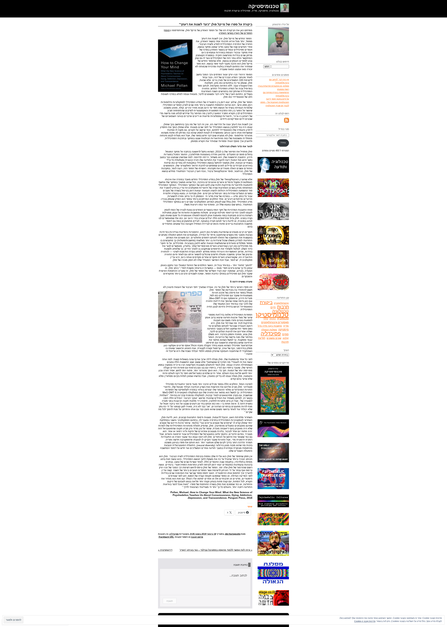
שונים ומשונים (274, 338)
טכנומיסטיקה (263, 6)
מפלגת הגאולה (269, 329)
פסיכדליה (174, 534)
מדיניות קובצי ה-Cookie (364, 621)
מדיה (286, 326)
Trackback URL (166, 537)
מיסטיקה (283, 329)
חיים (273, 307)
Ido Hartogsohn (232, 534)
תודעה (261, 337)
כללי (265, 318)
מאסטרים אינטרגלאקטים (275, 322)
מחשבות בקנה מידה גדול (270, 326)
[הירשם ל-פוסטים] (286, 122)
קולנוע (286, 338)
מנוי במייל (284, 129)
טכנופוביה (283, 318)
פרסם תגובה (197, 537)
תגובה (169, 600)
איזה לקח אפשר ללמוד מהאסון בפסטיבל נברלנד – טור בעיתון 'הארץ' (215, 550)
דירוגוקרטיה (165, 550)
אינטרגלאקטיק (281, 303)
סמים (285, 334)
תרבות (285, 341)
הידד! (283, 142)
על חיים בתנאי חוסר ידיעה (277, 99)
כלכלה (272, 318)
